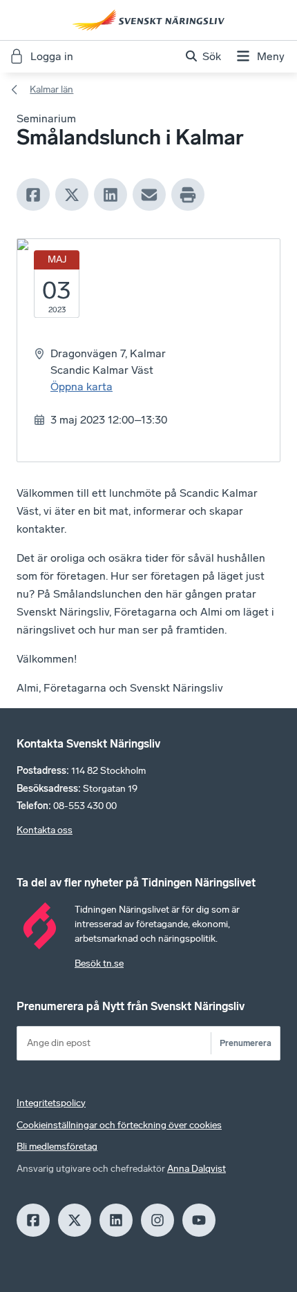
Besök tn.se (99, 963)
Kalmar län (51, 89)
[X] (71, 194)
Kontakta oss (45, 830)
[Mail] (149, 194)
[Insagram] (157, 1220)
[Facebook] (33, 194)
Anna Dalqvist (196, 1169)
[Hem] (148, 20)
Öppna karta (81, 386)
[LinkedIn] (110, 194)
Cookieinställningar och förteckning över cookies (119, 1125)
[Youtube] (198, 1220)
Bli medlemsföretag (57, 1146)
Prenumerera (245, 1043)
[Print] (187, 194)
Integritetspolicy (51, 1103)
